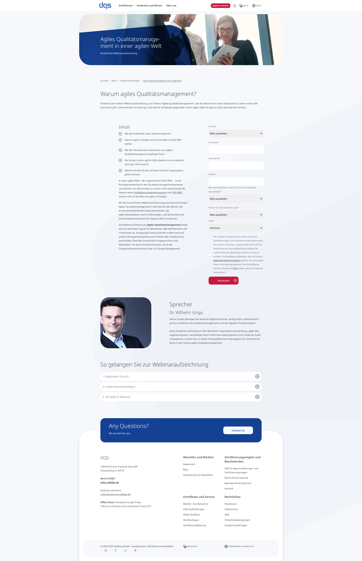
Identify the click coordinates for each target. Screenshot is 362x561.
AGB (227, 514)
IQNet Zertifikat (191, 514)
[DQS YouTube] (135, 550)
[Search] (234, 6)
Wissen (114, 81)
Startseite (104, 81)
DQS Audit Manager (193, 509)
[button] (244, 5)
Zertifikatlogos (191, 520)
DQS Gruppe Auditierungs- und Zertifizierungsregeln (241, 470)
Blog (185, 469)
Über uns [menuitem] (171, 5)
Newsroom (189, 464)
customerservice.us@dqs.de (115, 494)
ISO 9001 (177, 192)
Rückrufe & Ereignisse (236, 477)
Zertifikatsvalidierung (194, 525)
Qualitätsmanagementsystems (150, 192)
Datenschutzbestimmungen (226, 260)
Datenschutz (231, 509)
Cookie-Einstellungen (236, 525)
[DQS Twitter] (106, 550)
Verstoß (229, 488)
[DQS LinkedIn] (125, 550)
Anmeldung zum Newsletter (198, 474)
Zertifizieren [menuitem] (126, 5)
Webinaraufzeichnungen (130, 81)
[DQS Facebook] (116, 550)
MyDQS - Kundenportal (195, 503)
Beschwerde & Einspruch (238, 483)
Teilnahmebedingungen (237, 520)
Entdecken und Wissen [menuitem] (149, 5)
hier (235, 268)
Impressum (231, 503)
